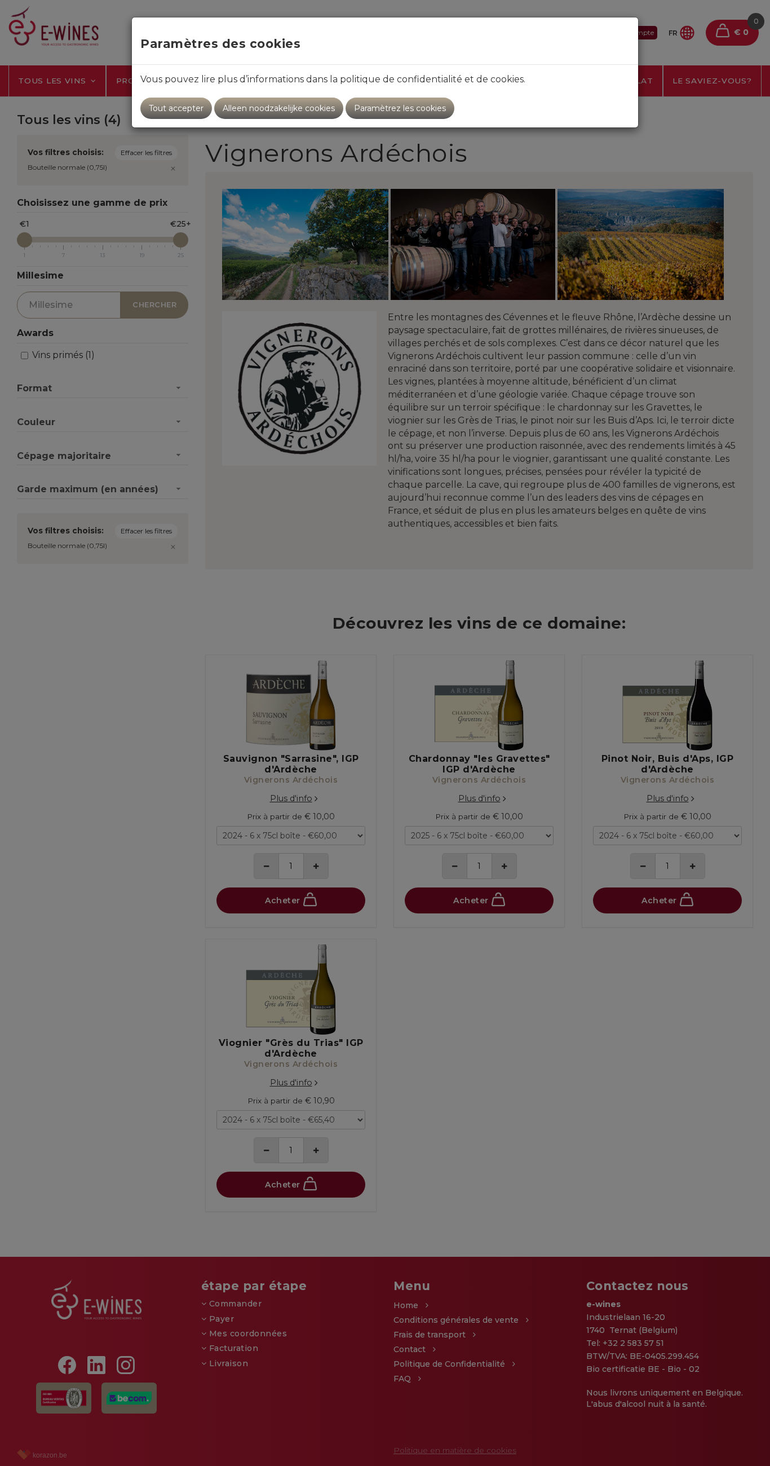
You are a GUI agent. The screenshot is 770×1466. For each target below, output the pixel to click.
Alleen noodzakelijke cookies (279, 108)
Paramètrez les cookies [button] (400, 108)
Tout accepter (176, 108)
